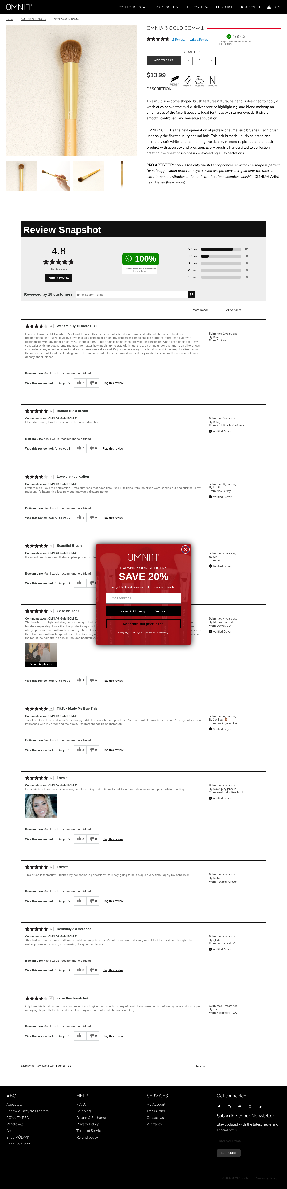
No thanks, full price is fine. (143, 623)
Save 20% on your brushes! (143, 611)
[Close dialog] (185, 549)
